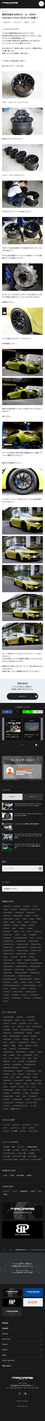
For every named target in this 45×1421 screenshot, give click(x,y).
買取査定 (29, 1175)
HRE (19, 1055)
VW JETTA (6, 995)
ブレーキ (36, 1124)
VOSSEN (26, 1093)
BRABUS (30, 1033)
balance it (20, 1026)
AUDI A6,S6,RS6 (20, 912)
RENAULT (37, 979)
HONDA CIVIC (38, 931)
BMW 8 (27, 922)
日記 (40, 1191)
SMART (22, 1086)
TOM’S (25, 1090)
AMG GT (6, 909)
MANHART (20, 1071)
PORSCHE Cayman (35, 966)
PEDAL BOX (27, 1077)
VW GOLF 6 (23, 988)
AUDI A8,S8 (7, 915)
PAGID (18, 1077)
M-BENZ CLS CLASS (23, 944)
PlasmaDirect (7, 1080)
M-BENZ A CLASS (8, 941)
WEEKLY (12, 797)
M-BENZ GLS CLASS (23, 950)
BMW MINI (6, 928)
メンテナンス (21, 1147)
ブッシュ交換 (7, 1156)
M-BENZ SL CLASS (9, 953)
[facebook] (7, 711)
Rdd (11, 1083)
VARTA (37, 1090)
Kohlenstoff (7, 1061)
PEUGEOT (19, 960)
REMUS (33, 1083)
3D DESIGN (20, 1017)
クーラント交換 (32, 1156)
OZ (12, 1077)
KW (14, 1061)
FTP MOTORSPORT (24, 1048)
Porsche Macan (8, 972)
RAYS (33, 22)
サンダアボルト (20, 1102)
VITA (40, 985)
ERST (5, 1048)
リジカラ (6, 1109)
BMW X (14, 928)
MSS (14, 1074)
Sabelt (5, 1086)
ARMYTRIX (6, 1026)
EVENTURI (13, 1048)
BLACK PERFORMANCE (27, 1029)
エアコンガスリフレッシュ (9, 1153)
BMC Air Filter (7, 1033)
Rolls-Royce (7, 982)
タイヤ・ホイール (17, 22)
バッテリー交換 (22, 1153)
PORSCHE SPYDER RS (9, 976)
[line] (27, 711)
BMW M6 (24, 925)
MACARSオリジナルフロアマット (11, 1067)
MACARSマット (26, 1067)
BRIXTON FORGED (15, 1036)
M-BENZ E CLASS (36, 944)
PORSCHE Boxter (8, 966)
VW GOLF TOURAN (18, 991)
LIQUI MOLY (7, 1064)
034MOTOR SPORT (9, 1017)
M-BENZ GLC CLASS (36, 947)
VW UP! (6, 1001)
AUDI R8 (36, 915)
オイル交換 (6, 1147)
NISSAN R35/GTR (8, 960)
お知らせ (27, 22)
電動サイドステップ (15, 1109)
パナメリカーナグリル (32, 1102)
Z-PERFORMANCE (17, 1099)
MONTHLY (32, 797)
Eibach (14, 1045)
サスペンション (16, 1124)
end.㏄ (20, 1045)
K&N (24, 1058)
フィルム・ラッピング (33, 1131)
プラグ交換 (31, 1153)
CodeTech (34, 1036)
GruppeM (32, 1052)
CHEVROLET (7, 931)
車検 (14, 1147)
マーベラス (33, 1105)
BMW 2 (25, 919)
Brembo (38, 1033)
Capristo (26, 1036)
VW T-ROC (6, 998)
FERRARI (16, 931)
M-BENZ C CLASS (33, 941)
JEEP (24, 934)
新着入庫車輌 (20, 1175)
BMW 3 (32, 919)
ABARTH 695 (17, 906)
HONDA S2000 (8, 934)
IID (11, 1058)
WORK (18, 1096)
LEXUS (32, 938)
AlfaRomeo (27, 906)
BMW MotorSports (19, 1033)
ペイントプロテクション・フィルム (20, 1105)
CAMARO (30, 928)
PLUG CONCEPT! (19, 1080)
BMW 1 (18, 919)
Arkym (36, 1023)
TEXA (18, 1090)
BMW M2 (34, 922)
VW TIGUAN (27, 998)
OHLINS (6, 1077)
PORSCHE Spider (35, 972)
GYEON (40, 1052)
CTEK (5, 1042)
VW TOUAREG (37, 998)
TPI (31, 1090)
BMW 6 (13, 922)
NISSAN (32, 957)
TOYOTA (38, 982)
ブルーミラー (7, 1105)
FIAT (23, 931)
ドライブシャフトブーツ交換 (19, 1156)
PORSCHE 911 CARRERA (31, 960)
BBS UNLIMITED (37, 1026)
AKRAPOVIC (32, 1020)
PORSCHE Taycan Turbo (25, 976)
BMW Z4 (22, 928)
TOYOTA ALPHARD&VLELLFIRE (12, 985)
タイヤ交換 (16, 1150)
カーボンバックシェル (8, 1102)
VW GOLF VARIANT (31, 991)
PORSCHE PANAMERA (21, 972)
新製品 (5, 1194)
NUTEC (36, 1074)
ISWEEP (17, 1058)
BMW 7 (20, 922)
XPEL (25, 1096)
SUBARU (16, 982)
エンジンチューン (15, 1128)
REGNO (26, 1083)
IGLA (5, 1058)
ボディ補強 (14, 1131)
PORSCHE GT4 (8, 969)
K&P (30, 1058)
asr (14, 1026)
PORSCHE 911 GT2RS (9, 963)
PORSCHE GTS (31, 969)
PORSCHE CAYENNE (21, 966)
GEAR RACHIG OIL (8, 1052)
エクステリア (32, 1128)
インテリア (6, 1131)
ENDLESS (28, 1045)
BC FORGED (7, 1029)
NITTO (28, 1074)
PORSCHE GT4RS (19, 969)
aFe (24, 1020)
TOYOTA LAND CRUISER (29, 985)
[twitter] (17, 711)
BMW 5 (5, 922)
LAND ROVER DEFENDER (20, 938)
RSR (40, 1083)
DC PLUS (12, 1042)
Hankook (12, 1055)
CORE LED (25, 1039)
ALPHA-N (6, 1023)
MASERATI (32, 953)
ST (28, 1086)
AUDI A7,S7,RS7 (31, 912)
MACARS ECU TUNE (30, 1064)
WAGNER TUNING (8, 1096)
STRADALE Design (8, 1090)
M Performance (17, 1064)
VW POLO (24, 995)
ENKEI (36, 1045)
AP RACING (23, 1023)
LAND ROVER (7, 938)
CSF (39, 1039)
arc (30, 1023)
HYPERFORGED (28, 1055)
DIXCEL (34, 1042)
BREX (5, 1036)
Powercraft (38, 1080)
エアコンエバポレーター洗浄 (10, 1159)
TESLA (31, 982)
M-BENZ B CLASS (21, 941)
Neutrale (21, 1074)
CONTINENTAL (8, 1039)
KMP (36, 1058)
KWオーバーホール (36, 1150)
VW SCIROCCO (34, 995)
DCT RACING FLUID (23, 1042)
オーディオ (23, 1131)
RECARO (18, 1083)
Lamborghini (33, 934)
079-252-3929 (16, 1388)
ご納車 (12, 1175)
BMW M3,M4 (7, 22)
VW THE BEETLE (17, 998)
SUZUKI (24, 982)
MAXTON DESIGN (30, 1071)
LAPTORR (21, 1061)
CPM (33, 1039)
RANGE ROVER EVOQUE (10, 979)
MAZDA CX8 (14, 957)
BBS (28, 1026)
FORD (29, 931)
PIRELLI (35, 1077)
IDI (36, 1055)
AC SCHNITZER (31, 1017)
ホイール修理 (7, 1150)
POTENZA (29, 1080)
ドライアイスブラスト (36, 1159)
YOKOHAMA (33, 1096)
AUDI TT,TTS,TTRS (8, 919)
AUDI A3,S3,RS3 (25, 909)
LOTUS (39, 938)
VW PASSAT (16, 995)
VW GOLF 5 (14, 988)
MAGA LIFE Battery (9, 1071)
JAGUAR (17, 934)
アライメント (25, 1150)
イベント (15, 1191)
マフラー (6, 1128)
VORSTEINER (16, 1093)
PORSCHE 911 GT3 (23, 963)
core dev (17, 1039)
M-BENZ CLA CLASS (9, 944)
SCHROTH (13, 1086)
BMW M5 (16, 925)
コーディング (7, 1124)
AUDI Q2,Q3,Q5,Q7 (17, 915)
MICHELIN (6, 1074)
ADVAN (17, 1020)
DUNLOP (6, 1045)
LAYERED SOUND (32, 1061)
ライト (24, 1128)
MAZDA (6, 957)
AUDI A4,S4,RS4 (36, 909)
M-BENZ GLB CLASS (22, 947)
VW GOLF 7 (32, 988)
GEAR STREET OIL (21, 1052)
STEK (33, 1086)
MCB (40, 1071)
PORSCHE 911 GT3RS (36, 963)
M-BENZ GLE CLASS (9, 950)
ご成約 (5, 1175)
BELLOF (16, 1029)
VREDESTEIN (35, 1093)
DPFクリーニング (24, 1159)
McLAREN (23, 957)
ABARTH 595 (7, 906)
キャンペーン (7, 1191)
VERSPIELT (7, 1093)
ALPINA (36, 906)
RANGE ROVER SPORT (25, 979)
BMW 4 (39, 919)
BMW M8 (32, 925)
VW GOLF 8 (7, 991)
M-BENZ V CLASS (21, 953)
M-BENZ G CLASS (8, 947)
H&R (5, 1055)
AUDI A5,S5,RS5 (8, 912)
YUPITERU (6, 1099)
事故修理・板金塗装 (32, 1147)
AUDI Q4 (28, 915)
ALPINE (14, 1023)
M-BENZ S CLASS (36, 950)
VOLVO (6, 988)
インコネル (28, 1099)
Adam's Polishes (8, 1020)
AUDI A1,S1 (14, 909)
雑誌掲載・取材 (24, 1191)
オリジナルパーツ (38, 1099)
